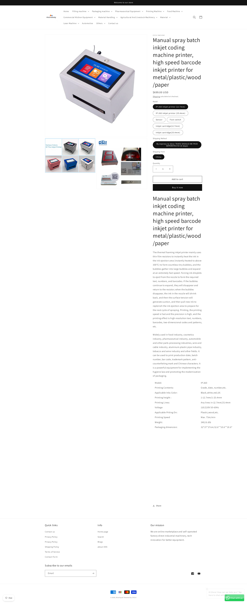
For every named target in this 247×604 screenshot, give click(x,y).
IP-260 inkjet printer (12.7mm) (170, 106)
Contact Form (51, 557)
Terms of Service (52, 552)
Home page (103, 531)
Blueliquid (119, 597)
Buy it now (177, 187)
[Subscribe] (93, 573)
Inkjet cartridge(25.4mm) (168, 132)
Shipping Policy (52, 547)
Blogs (100, 542)
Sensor (159, 119)
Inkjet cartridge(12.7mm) (168, 126)
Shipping (156, 96)
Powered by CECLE (130, 597)
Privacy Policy (51, 537)
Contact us (50, 531)
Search (101, 537)
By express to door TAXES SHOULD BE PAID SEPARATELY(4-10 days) (177, 144)
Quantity (156, 163)
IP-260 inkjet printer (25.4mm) (170, 113)
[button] (80, 11)
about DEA (102, 547)
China (158, 157)
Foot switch (175, 119)
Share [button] (158, 505)
